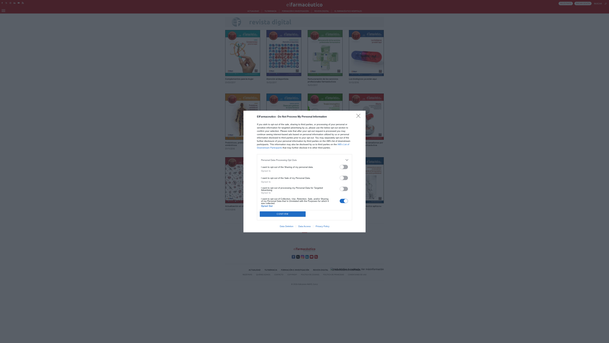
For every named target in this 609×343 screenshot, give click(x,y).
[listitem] (304, 160)
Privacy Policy (322, 226)
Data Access (304, 226)
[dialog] (304, 171)
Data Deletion (286, 226)
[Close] (359, 117)
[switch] (344, 167)
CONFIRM (282, 214)
